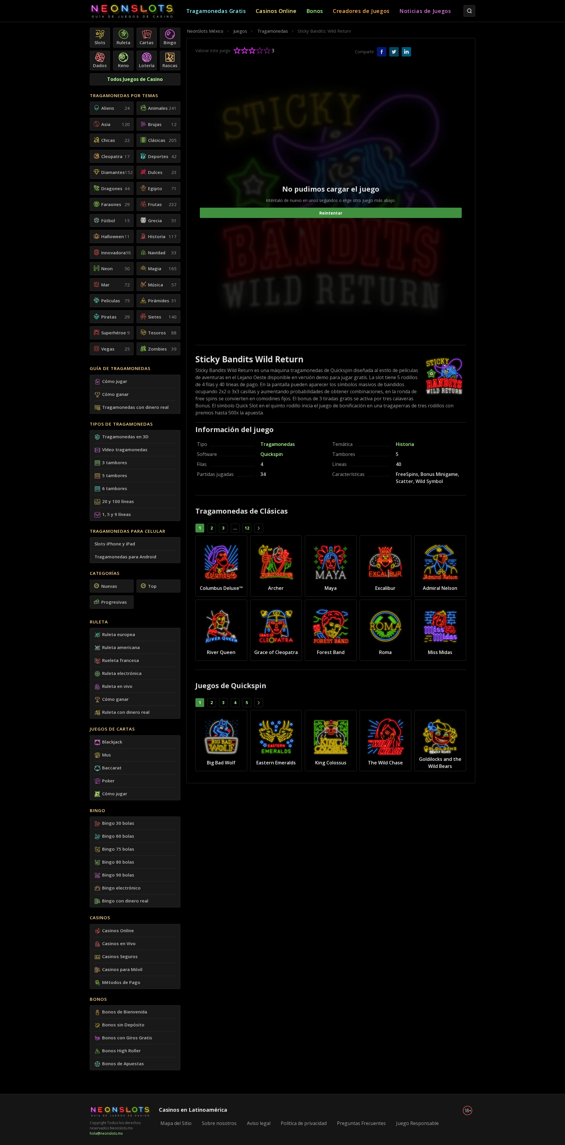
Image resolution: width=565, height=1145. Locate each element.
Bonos (98, 999)
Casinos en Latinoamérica (193, 1109)
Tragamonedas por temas (124, 95)
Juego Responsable (417, 1123)
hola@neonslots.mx (106, 1133)
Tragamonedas (277, 444)
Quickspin (271, 454)
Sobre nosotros (219, 1123)
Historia (405, 444)
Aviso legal (258, 1123)
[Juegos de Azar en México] (138, 11)
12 (247, 528)
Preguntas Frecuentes (361, 1123)
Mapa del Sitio (176, 1123)
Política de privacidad (304, 1123)
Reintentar (330, 212)
